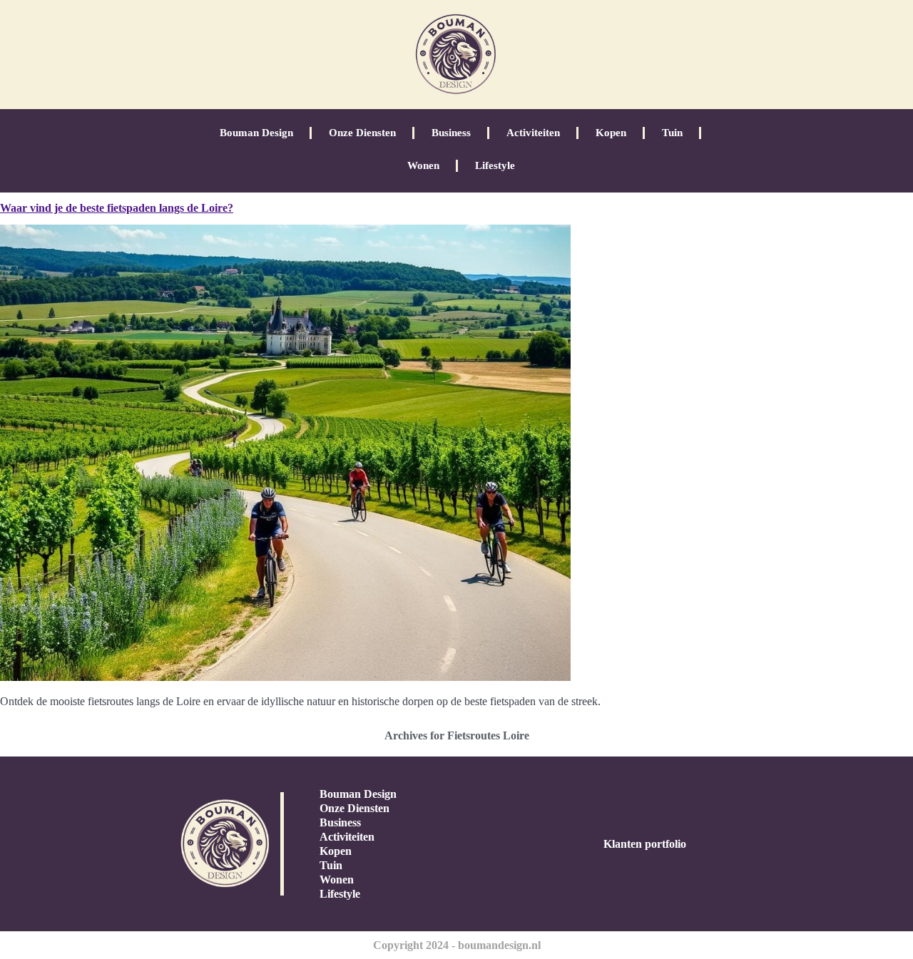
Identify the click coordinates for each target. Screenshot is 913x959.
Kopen (611, 132)
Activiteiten (533, 132)
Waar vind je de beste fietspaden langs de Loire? (116, 208)
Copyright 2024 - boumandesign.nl (457, 945)
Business (451, 132)
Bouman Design (256, 132)
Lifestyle (495, 165)
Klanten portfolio (644, 844)
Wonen (423, 165)
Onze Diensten (362, 132)
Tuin (672, 132)
